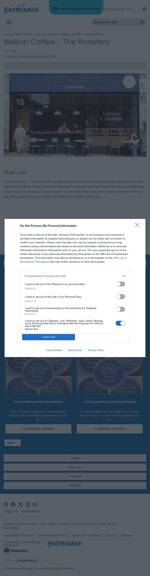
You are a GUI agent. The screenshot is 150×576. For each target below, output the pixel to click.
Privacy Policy (96, 350)
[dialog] (75, 288)
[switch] (120, 283)
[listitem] (75, 276)
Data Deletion (54, 350)
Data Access (75, 350)
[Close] (138, 226)
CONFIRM (48, 337)
